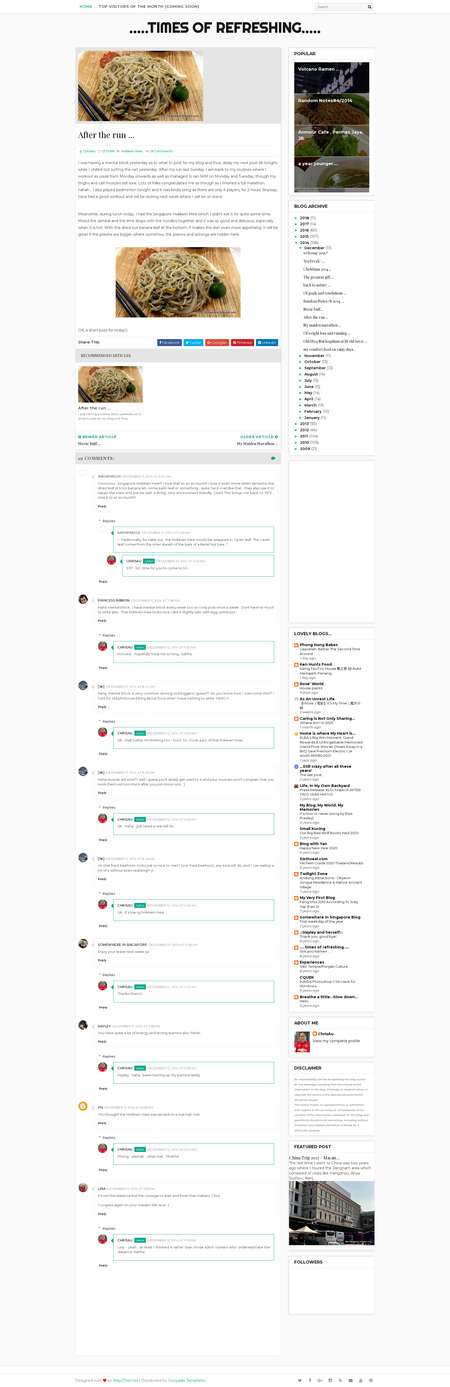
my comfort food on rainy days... (329, 349)
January (312, 417)
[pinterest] (371, 1380)
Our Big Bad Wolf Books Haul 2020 (329, 833)
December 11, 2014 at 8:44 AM (130, 687)
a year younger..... (318, 163)
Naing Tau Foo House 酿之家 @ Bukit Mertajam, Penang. (330, 670)
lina (102, 1189)
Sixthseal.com (314, 859)
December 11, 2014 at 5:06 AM (166, 533)
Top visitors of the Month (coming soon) (149, 6)
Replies (109, 521)
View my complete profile (336, 1041)
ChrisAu (134, 561)
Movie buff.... (313, 309)
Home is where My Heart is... (327, 733)
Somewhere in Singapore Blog (330, 917)
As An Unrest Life (317, 699)
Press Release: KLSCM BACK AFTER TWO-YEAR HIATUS (330, 792)
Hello (304, 1001)
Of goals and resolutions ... (324, 293)
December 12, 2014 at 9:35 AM (171, 1240)
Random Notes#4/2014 (325, 100)
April (309, 399)
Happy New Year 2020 (319, 848)
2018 (305, 218)
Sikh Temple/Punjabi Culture (324, 966)
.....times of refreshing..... (225, 27)
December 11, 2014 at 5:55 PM (131, 1189)
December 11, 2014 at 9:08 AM (173, 945)
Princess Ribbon (114, 600)
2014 (305, 242)
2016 (305, 230)
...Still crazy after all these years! (325, 768)
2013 (305, 423)
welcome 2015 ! (315, 253)
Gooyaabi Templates (186, 1380)
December (315, 248)
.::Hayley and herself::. (321, 932)
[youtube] (361, 1380)
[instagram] (330, 1380)
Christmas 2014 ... (317, 269)
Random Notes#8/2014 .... (323, 301)
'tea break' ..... (314, 261)
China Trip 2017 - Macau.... (314, 1157)
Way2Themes (125, 1380)
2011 (304, 436)
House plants (311, 688)
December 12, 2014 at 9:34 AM (172, 1149)
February (313, 411)
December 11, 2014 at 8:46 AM (130, 859)
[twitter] (300, 1380)
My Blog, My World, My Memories (321, 807)
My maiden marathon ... (322, 325)
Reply (102, 506)
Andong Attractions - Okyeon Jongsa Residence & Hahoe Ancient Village (331, 882)
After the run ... (94, 407)
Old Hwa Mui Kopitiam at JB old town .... (335, 341)
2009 (305, 448)
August (311, 374)
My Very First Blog (317, 897)
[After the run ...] (140, 85)
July (308, 380)
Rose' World (311, 684)
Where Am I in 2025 (316, 723)
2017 (305, 224)
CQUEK (307, 977)
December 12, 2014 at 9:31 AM (180, 561)
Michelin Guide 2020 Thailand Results (331, 863)
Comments (160, 151)
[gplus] (320, 1380)
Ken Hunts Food (316, 664)
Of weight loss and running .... (327, 333)
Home (86, 6)
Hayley (104, 1026)
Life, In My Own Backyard (325, 785)
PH (100, 1107)
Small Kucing (312, 828)
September (315, 368)
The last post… (312, 775)
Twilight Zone (314, 873)
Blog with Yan (313, 843)
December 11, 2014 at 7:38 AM (155, 600)
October (313, 361)
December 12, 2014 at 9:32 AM (171, 733)
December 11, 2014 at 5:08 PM (128, 1107)
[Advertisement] (331, 542)
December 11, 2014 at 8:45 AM (130, 772)
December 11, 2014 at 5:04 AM (146, 476)
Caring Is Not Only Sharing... (327, 718)
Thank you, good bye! (318, 936)
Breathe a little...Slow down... (329, 997)
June (309, 386)
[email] (350, 1380)
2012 (305, 430)
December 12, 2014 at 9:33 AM (171, 987)
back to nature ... (316, 285)
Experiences (312, 962)
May (308, 392)
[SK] (101, 687)
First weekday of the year (321, 921)
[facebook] (310, 1380)
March (311, 405)
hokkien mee (131, 151)
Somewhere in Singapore (122, 945)
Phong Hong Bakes (319, 644)
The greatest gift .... (318, 277)
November (315, 355)
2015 (305, 236)
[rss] (340, 1380)
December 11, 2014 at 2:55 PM (136, 1026)
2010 (305, 442)
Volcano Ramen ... (318, 69)
